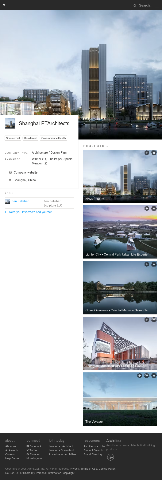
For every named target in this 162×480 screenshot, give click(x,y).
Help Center (12, 458)
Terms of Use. (89, 468)
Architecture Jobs (94, 446)
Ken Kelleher (20, 201)
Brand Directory (93, 454)
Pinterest (34, 454)
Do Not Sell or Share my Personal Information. (33, 473)
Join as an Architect (61, 446)
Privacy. (75, 468)
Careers (10, 454)
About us (10, 446)
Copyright (68, 473)
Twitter (33, 450)
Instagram (35, 458)
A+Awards (11, 450)
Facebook (35, 446)
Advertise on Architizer (63, 454)
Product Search (93, 450)
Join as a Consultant (61, 450)
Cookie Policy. (107, 468)
